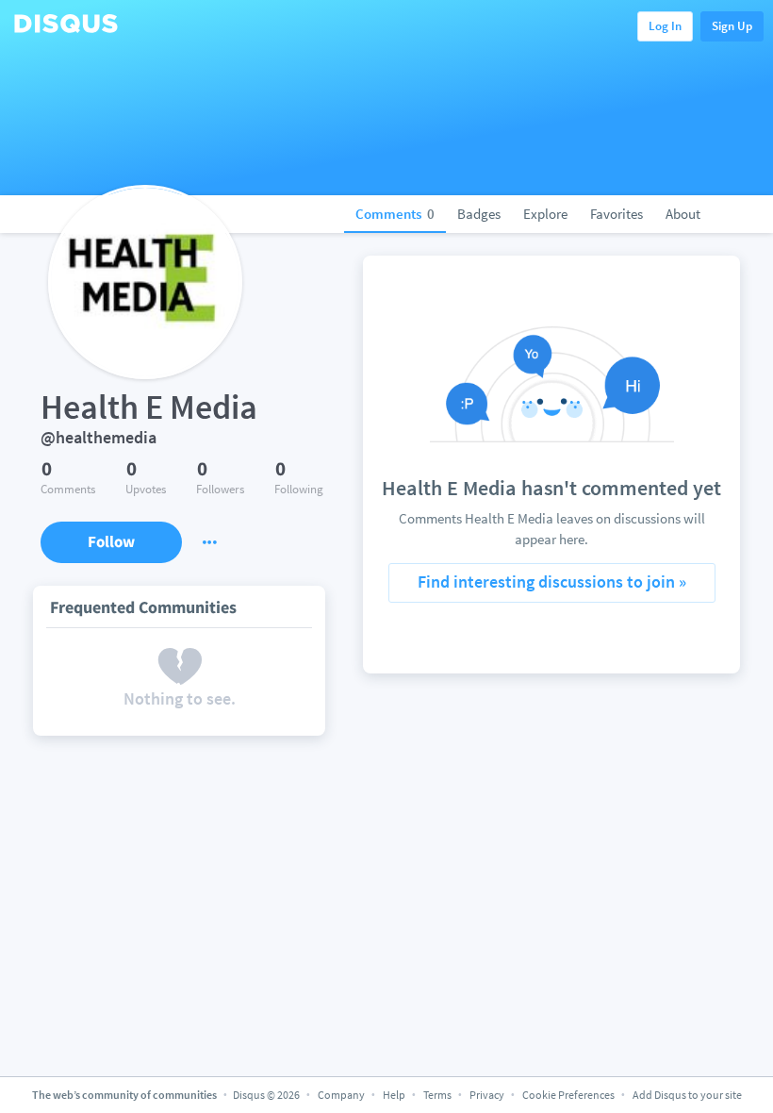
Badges (479, 214)
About (683, 214)
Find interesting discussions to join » (552, 581)
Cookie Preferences (569, 1095)
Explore (545, 214)
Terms (437, 1095)
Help (394, 1095)
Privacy (486, 1095)
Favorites (616, 214)
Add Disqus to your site (687, 1095)
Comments (395, 214)
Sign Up (732, 26)
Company (341, 1095)
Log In (665, 26)
